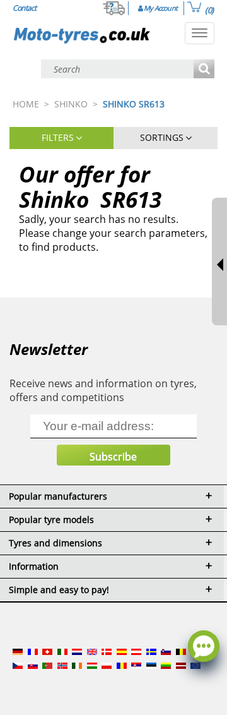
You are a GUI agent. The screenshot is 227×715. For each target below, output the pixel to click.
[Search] (204, 69)
